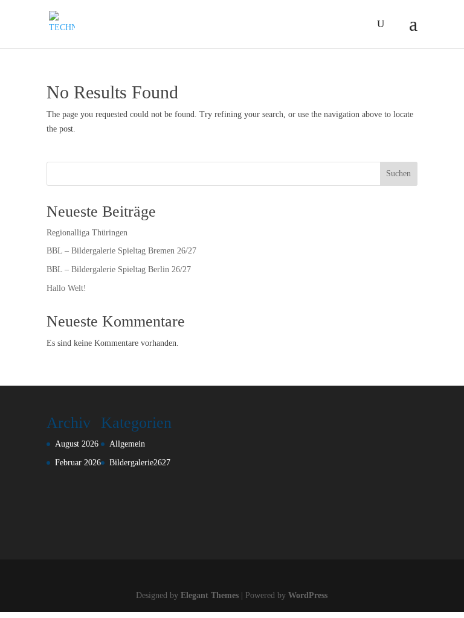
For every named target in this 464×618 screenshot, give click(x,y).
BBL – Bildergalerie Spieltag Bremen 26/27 (121, 250)
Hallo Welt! (66, 288)
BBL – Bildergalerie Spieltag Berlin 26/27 (119, 269)
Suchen (398, 173)
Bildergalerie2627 (139, 462)
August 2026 (76, 443)
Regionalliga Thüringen (87, 232)
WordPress (307, 595)
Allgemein (127, 443)
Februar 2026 (78, 462)
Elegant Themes (210, 595)
